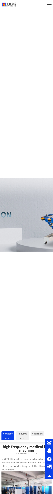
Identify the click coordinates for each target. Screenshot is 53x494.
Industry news (23, 436)
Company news (8, 436)
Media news (37, 433)
